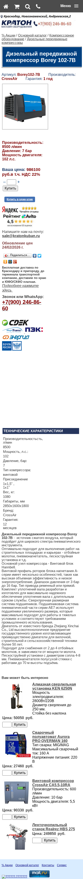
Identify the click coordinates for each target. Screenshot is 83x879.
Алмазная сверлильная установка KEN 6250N (54, 686)
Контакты (48, 865)
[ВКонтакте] (34, 256)
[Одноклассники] (5, 262)
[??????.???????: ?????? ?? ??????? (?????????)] (14, 877)
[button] (69, 6)
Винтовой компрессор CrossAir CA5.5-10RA (53, 783)
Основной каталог (32, 35)
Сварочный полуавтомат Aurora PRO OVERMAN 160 (51, 737)
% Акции (8, 35)
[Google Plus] (15, 262)
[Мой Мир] (10, 262)
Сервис (62, 865)
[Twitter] (39, 256)
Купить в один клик (20, 199)
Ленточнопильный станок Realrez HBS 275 (53, 827)
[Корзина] (17, 6)
